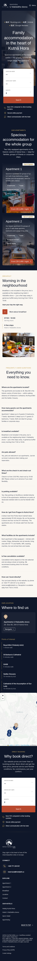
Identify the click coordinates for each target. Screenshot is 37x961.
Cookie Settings (6, 953)
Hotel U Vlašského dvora (10, 912)
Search (18, 100)
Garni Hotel (6, 916)
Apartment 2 (6, 887)
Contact (5, 898)
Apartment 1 (6, 883)
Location (5, 894)
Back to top (26, 925)
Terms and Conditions (8, 946)
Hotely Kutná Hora (8, 908)
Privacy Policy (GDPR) (8, 950)
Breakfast (5, 891)
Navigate (8, 629)
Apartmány (6, 920)
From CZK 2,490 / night (20, 209)
